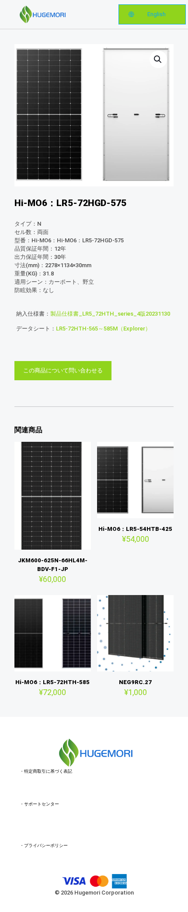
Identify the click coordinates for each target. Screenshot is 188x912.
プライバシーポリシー (46, 845)
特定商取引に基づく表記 (48, 771)
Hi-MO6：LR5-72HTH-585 (52, 682)
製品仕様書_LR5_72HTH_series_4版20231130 (110, 313)
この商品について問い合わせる (63, 370)
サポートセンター (41, 804)
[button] (158, 59)
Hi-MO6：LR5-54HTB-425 (135, 529)
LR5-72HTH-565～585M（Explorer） (103, 328)
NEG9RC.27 (135, 682)
